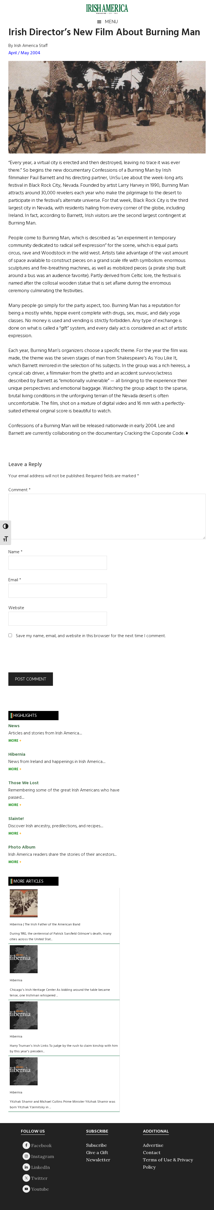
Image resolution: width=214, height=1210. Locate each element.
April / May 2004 (24, 53)
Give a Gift (97, 1152)
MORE (13, 741)
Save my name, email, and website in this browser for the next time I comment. (91, 636)
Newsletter (98, 1159)
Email (14, 580)
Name (15, 552)
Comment (19, 490)
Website (16, 608)
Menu (111, 21)
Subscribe (96, 1145)
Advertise (153, 1145)
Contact (151, 1152)
